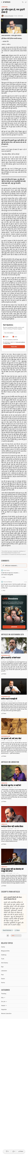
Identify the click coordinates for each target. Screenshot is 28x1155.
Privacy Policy (7, 343)
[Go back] (2, 2)
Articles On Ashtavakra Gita (12, 634)
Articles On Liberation (10, 762)
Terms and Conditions (20, 342)
